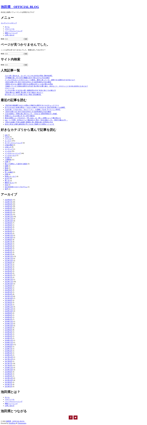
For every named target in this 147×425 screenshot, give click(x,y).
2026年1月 (8, 214)
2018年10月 (9, 344)
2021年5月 (8, 305)
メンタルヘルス (10, 155)
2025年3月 (8, 233)
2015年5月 (8, 386)
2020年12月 (9, 307)
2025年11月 (9, 218)
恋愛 (6, 174)
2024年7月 (8, 242)
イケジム (8, 138)
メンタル (8, 151)
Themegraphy (22, 423)
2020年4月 (8, 317)
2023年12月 (9, 256)
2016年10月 (9, 370)
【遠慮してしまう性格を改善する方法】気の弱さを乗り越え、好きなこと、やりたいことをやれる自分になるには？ (46, 86)
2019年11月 (9, 323)
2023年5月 (8, 269)
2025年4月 (8, 231)
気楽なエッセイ (10, 176)
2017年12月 (9, 357)
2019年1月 (8, 338)
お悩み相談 (9, 145)
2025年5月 (8, 229)
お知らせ (8, 147)
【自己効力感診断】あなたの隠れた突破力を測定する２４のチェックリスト (32, 105)
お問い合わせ (9, 35)
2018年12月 (9, 340)
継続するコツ (9, 183)
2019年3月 (8, 334)
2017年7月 (8, 363)
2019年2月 (8, 336)
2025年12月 (9, 216)
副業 (6, 166)
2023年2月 (8, 275)
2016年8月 (8, 372)
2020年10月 (9, 311)
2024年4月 (8, 248)
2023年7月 (8, 265)
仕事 (6, 162)
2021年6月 (8, 302)
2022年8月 (8, 288)
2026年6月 (8, 204)
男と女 (7, 180)
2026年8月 (8, 200)
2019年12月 (9, 321)
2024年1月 (8, 254)
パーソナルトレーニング (13, 31)
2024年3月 (8, 250)
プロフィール (9, 29)
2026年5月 (8, 206)
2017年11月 (9, 359)
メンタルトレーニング (13, 153)
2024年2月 (8, 252)
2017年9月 (8, 361)
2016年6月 (8, 374)
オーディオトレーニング (13, 143)
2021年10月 (9, 298)
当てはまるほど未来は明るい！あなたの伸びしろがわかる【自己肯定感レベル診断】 (35, 107)
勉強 (6, 168)
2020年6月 (8, 315)
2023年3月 (8, 273)
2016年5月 (8, 376)
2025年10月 (9, 221)
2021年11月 (9, 296)
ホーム (7, 27)
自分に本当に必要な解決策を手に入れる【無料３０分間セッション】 (29, 124)
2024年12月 (9, 235)
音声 (6, 189)
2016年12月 (9, 367)
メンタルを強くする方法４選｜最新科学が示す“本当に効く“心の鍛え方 (30, 90)
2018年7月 (8, 349)
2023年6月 (8, 267)
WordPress (12, 423)
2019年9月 (8, 328)
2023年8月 (8, 263)
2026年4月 (8, 208)
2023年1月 (8, 277)
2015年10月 (9, 380)
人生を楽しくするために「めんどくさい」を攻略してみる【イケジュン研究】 (33, 109)
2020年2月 (8, 319)
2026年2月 (8, 212)
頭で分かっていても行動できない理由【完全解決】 (23, 94)
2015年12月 (9, 378)
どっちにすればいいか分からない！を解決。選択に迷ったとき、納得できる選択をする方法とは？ (40, 80)
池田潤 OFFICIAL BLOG (20, 7)
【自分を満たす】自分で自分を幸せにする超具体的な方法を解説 (28, 82)
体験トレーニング (11, 33)
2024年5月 (8, 246)
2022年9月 (8, 286)
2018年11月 (9, 342)
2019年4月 (8, 332)
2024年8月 (8, 239)
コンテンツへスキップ (9, 23)
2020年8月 (8, 313)
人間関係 (8, 159)
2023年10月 (9, 260)
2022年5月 (8, 292)
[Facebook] (71, 418)
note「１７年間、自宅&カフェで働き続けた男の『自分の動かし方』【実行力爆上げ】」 (36, 120)
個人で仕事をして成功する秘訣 (16, 164)
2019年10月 (9, 325)
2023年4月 (8, 271)
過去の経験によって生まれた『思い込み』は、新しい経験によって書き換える (33, 118)
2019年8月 (8, 330)
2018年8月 (8, 346)
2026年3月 (8, 210)
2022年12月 (9, 279)
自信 (6, 185)
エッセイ (8, 141)
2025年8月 (8, 225)
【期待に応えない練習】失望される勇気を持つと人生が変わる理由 (29, 84)
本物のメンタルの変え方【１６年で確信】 (20, 116)
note (6, 135)
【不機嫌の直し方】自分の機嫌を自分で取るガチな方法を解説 (27, 78)
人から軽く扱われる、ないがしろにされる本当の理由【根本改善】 (29, 76)
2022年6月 (8, 290)
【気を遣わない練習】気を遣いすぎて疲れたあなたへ (24, 92)
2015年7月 (8, 384)
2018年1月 (8, 355)
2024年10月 (9, 237)
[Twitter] (76, 418)
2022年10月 (9, 284)
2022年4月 (8, 294)
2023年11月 (9, 258)
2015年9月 (8, 382)
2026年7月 (8, 202)
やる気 (7, 157)
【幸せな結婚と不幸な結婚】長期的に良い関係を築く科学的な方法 (29, 122)
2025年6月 (8, 227)
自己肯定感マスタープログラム (16, 187)
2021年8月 (8, 300)
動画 (6, 170)
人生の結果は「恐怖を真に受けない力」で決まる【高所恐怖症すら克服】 (31, 114)
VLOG (7, 137)
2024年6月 (8, 244)
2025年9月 (8, 223)
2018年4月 (8, 351)
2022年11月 (9, 281)
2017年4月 (8, 365)
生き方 (7, 178)
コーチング (9, 149)
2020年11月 (9, 309)
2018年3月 (8, 353)
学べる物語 (9, 172)
